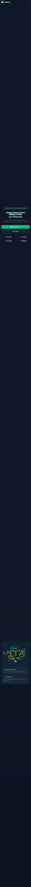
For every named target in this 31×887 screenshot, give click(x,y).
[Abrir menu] (28, 2)
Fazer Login (15, 231)
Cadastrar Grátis (14, 226)
